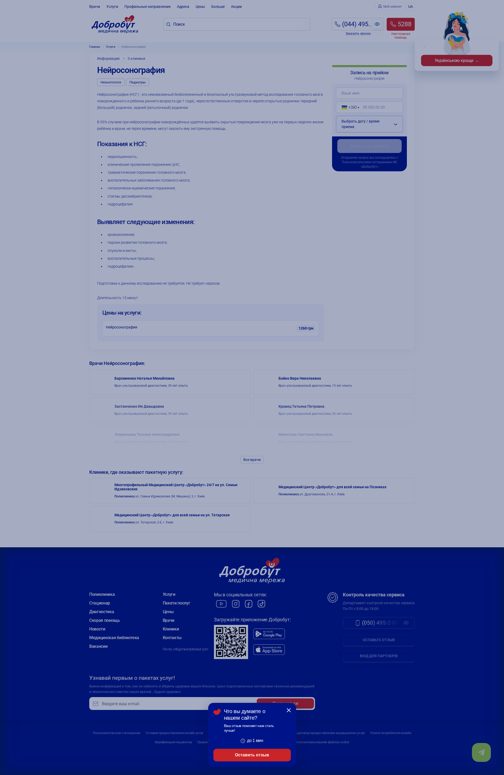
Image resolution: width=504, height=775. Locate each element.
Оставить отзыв (252, 755)
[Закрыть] (289, 710)
